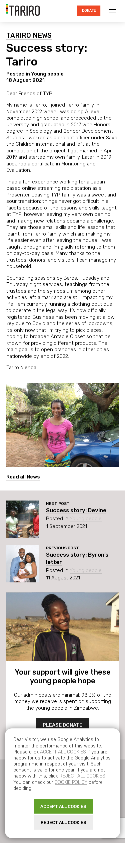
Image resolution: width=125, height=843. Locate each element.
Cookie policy (71, 782)
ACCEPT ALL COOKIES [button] (63, 806)
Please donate (62, 725)
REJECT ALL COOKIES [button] (63, 822)
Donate (89, 10)
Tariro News (29, 35)
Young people (47, 74)
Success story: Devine (76, 510)
